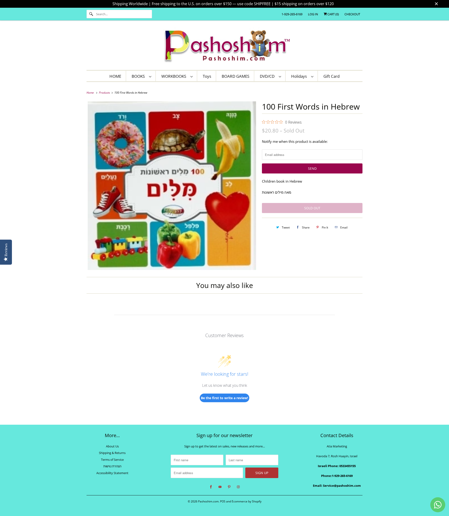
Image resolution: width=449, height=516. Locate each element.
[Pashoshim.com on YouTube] (220, 487)
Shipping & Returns (112, 453)
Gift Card (331, 76)
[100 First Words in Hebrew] (172, 185)
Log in (313, 14)
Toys (207, 76)
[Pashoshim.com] (224, 46)
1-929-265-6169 (292, 14)
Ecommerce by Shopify (246, 501)
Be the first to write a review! (224, 398)
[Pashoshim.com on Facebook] (211, 487)
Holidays (300, 76)
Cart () (333, 14)
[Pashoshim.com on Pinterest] (229, 487)
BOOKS (139, 76)
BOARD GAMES (235, 76)
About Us (112, 446)
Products (105, 93)
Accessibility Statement (112, 473)
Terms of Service (112, 459)
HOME (115, 76)
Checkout (352, 14)
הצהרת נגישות (112, 466)
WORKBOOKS (174, 76)
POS (222, 501)
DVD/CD (268, 76)
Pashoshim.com (208, 501)
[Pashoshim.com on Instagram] (238, 487)
